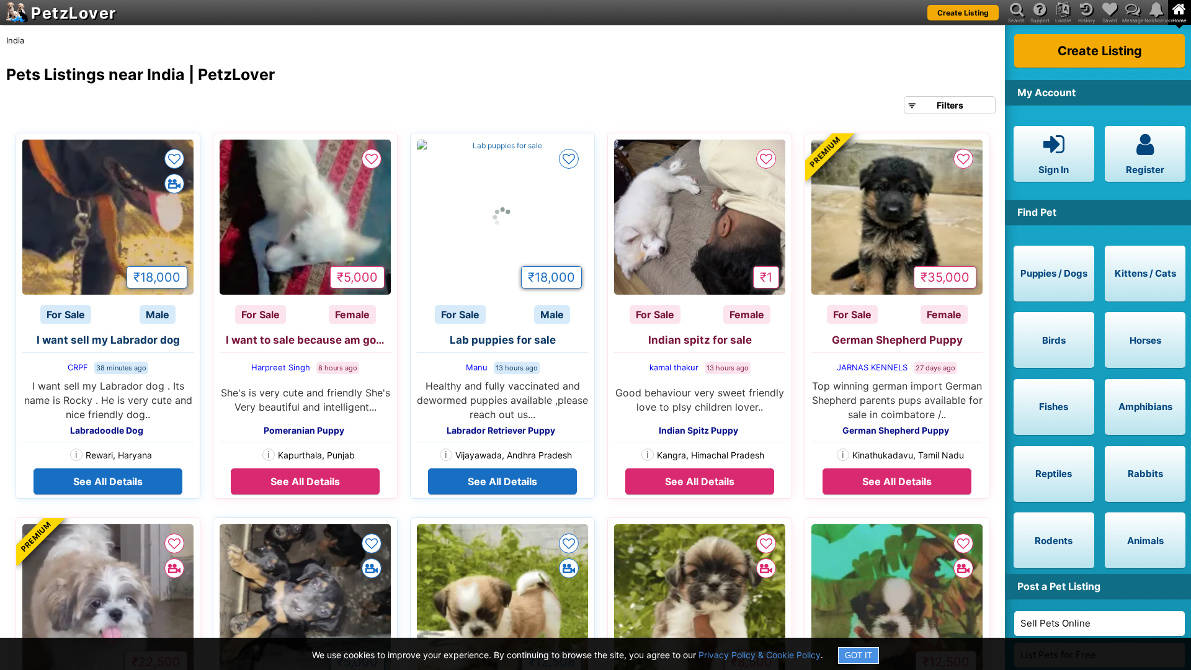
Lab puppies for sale (503, 340)
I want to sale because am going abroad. (308, 340)
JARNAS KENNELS (872, 367)
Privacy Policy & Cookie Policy (759, 655)
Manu (477, 367)
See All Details (108, 481)
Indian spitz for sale (700, 340)
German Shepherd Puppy (897, 340)
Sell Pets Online (1055, 623)
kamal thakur (673, 367)
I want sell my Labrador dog (108, 340)
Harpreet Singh (280, 367)
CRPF (78, 367)
